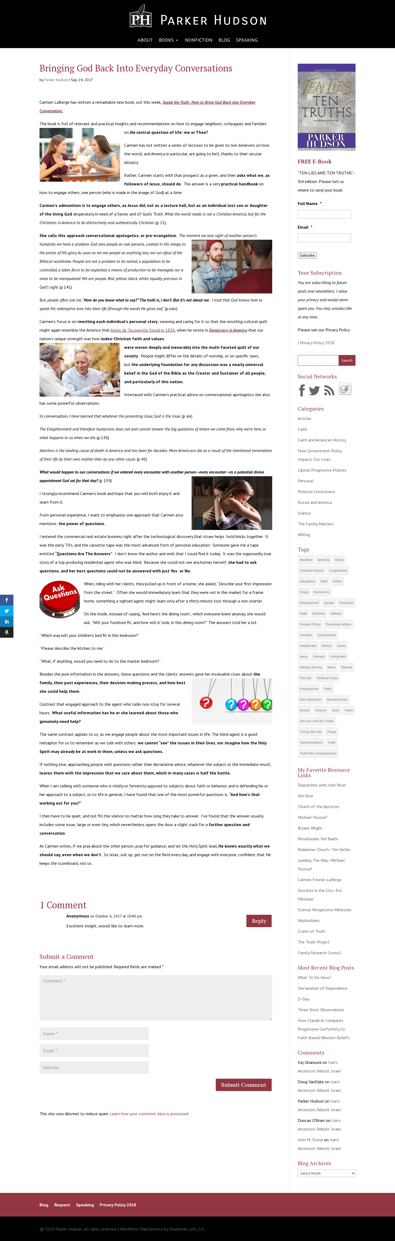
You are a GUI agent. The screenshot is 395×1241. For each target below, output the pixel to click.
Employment (309, 603)
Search (347, 360)
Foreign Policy (310, 624)
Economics (322, 592)
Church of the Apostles (318, 806)
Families (319, 613)
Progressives (309, 689)
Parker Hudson (56, 79)
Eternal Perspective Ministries (324, 909)
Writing (304, 534)
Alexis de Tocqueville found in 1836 (142, 330)
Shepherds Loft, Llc (186, 1229)
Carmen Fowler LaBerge (320, 879)
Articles (304, 418)
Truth (331, 742)
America (324, 560)
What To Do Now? (314, 977)
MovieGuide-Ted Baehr (318, 838)
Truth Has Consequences (318, 753)
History (327, 646)
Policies (305, 678)
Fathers (336, 613)
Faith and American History (322, 440)
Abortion (306, 560)
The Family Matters (315, 523)
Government (327, 635)
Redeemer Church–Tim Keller (324, 849)
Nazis (332, 667)
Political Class (327, 678)
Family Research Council (319, 952)
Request (62, 1205)
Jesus (304, 656)
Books (166, 40)
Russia (305, 710)
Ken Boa (305, 795)
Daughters (307, 581)
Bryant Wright (310, 828)
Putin (328, 689)
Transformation (311, 742)
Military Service (311, 667)
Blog (224, 40)
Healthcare (308, 646)
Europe (329, 603)
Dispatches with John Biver (322, 785)
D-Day (303, 999)
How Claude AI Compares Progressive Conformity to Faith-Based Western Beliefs (324, 1029)
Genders (306, 635)
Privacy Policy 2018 (118, 1205)
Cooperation (338, 570)
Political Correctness (316, 491)
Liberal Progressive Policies (322, 470)
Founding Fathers (338, 624)
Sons (335, 710)
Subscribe (307, 255)
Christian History (312, 570)
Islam (341, 646)
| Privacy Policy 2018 (316, 342)
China (339, 560)
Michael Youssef (312, 817)
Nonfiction (199, 40)
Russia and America (315, 502)
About (145, 40)
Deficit (337, 581)
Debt (324, 581)
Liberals (319, 656)
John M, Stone (310, 1139)
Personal (306, 480)
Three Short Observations (321, 1009)
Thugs (331, 732)
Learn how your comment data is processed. (149, 1113)
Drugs (304, 592)
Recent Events (337, 699)
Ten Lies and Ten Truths (317, 721)
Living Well (338, 656)
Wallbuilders (309, 920)
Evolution (346, 603)
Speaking (247, 40)
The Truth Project (314, 942)
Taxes (348, 710)
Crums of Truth (311, 931)
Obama (346, 667)
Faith (302, 429)
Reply (259, 920)
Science (304, 513)
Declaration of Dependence (322, 988)
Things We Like (311, 732)
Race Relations (311, 699)
